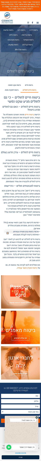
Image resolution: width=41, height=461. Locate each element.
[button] (37, 417)
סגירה (20, 457)
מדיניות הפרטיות (20, 453)
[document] (20, 230)
